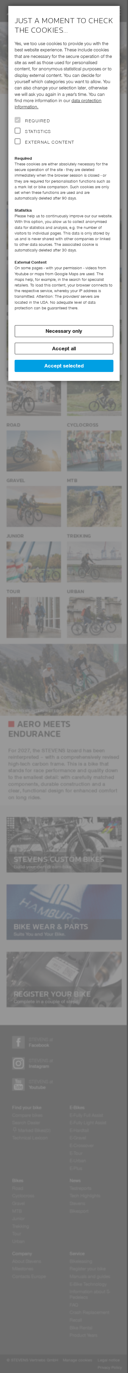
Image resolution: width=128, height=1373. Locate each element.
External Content (49, 142)
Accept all (64, 348)
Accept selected (64, 366)
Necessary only (64, 331)
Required (37, 120)
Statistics (38, 131)
